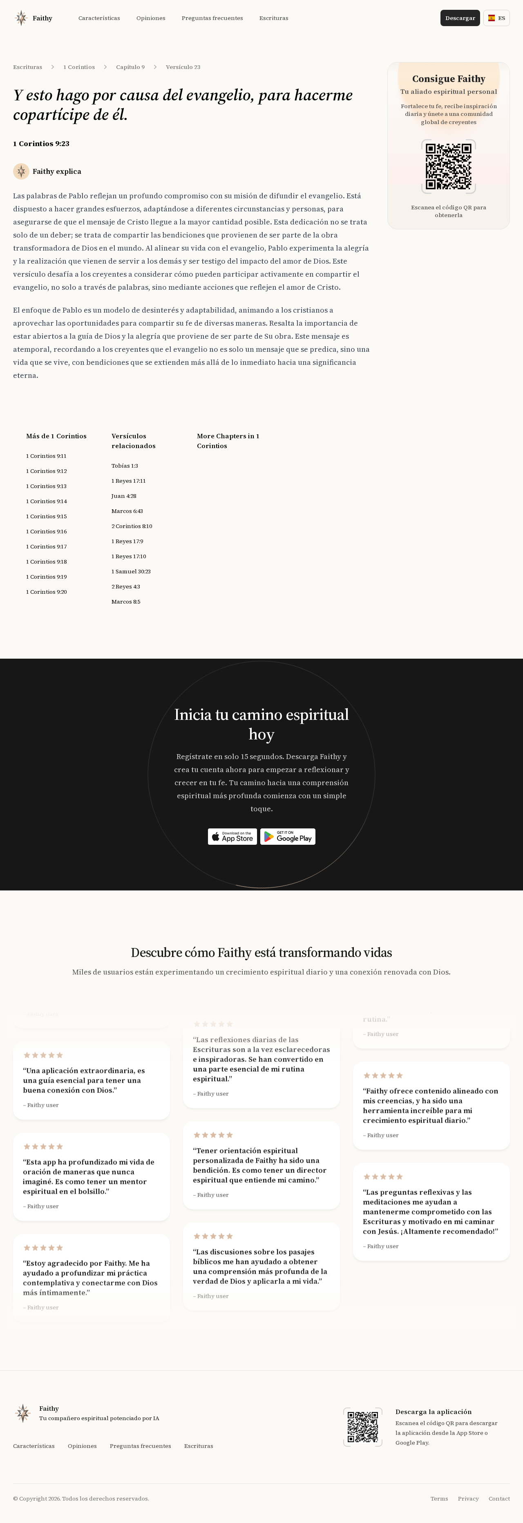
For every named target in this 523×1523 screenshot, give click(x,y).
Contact (499, 1498)
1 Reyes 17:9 (127, 541)
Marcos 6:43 (127, 511)
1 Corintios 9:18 (46, 561)
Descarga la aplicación (434, 1411)
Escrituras (27, 67)
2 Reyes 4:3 (126, 586)
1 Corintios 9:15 (46, 516)
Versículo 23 (183, 67)
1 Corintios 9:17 (46, 546)
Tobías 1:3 (125, 466)
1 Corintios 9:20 (46, 592)
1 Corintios (79, 67)
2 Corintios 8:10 (132, 526)
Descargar (460, 18)
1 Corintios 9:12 (46, 471)
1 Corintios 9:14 (46, 501)
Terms (439, 1498)
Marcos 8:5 (126, 601)
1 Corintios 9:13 (46, 486)
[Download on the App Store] (232, 836)
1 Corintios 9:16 (46, 531)
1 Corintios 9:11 (46, 456)
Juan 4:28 (124, 496)
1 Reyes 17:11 (129, 481)
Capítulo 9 (130, 67)
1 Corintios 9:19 (46, 577)
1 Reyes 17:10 (129, 556)
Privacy (468, 1498)
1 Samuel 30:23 (131, 571)
